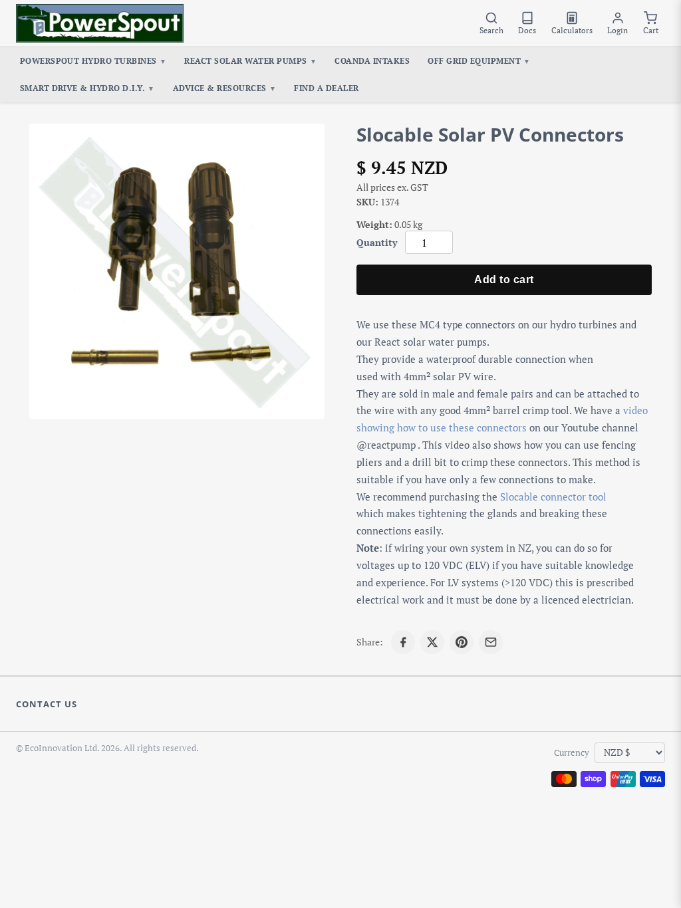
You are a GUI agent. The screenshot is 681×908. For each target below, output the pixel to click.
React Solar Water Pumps (250, 60)
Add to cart (503, 279)
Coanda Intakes (372, 60)
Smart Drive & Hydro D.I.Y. (87, 87)
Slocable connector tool (553, 496)
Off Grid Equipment (479, 60)
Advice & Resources (224, 87)
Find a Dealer (326, 87)
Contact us (46, 704)
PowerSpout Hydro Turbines (93, 60)
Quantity (376, 242)
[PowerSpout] (100, 23)
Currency (571, 752)
